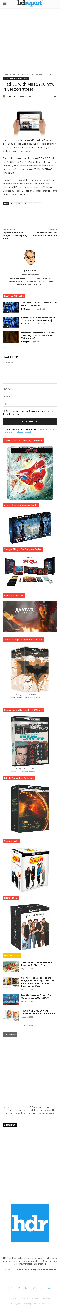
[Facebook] (11, 1288)
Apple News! (23, 1270)
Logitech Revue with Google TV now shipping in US (15, 235)
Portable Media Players (19, 78)
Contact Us (23, 1299)
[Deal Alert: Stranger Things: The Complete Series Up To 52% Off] (11, 999)
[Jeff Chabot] (4, 96)
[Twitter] (41, 1288)
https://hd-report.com (30, 274)
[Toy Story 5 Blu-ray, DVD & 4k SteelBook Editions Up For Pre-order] (11, 1015)
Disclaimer (35, 1299)
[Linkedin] (26, 1288)
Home (5, 74)
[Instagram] (18, 1288)
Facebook (51, 1270)
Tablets (28, 204)
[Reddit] (34, 1288)
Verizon (37, 204)
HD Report (25, 309)
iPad (20, 204)
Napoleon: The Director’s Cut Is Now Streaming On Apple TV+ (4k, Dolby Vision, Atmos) (38, 335)
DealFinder (25, 324)
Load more (29, 1026)
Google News (38, 1270)
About (13, 1299)
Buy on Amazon (29, 771)
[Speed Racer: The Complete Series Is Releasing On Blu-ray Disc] (11, 967)
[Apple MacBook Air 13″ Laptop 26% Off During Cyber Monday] (11, 307)
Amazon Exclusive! (35, 697)
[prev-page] (4, 347)
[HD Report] (30, 3)
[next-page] (9, 347)
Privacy (46, 1299)
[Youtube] (49, 1288)
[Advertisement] (30, 39)
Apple (12, 74)
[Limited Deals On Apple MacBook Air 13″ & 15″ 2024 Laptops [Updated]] (11, 322)
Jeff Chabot (13, 96)
